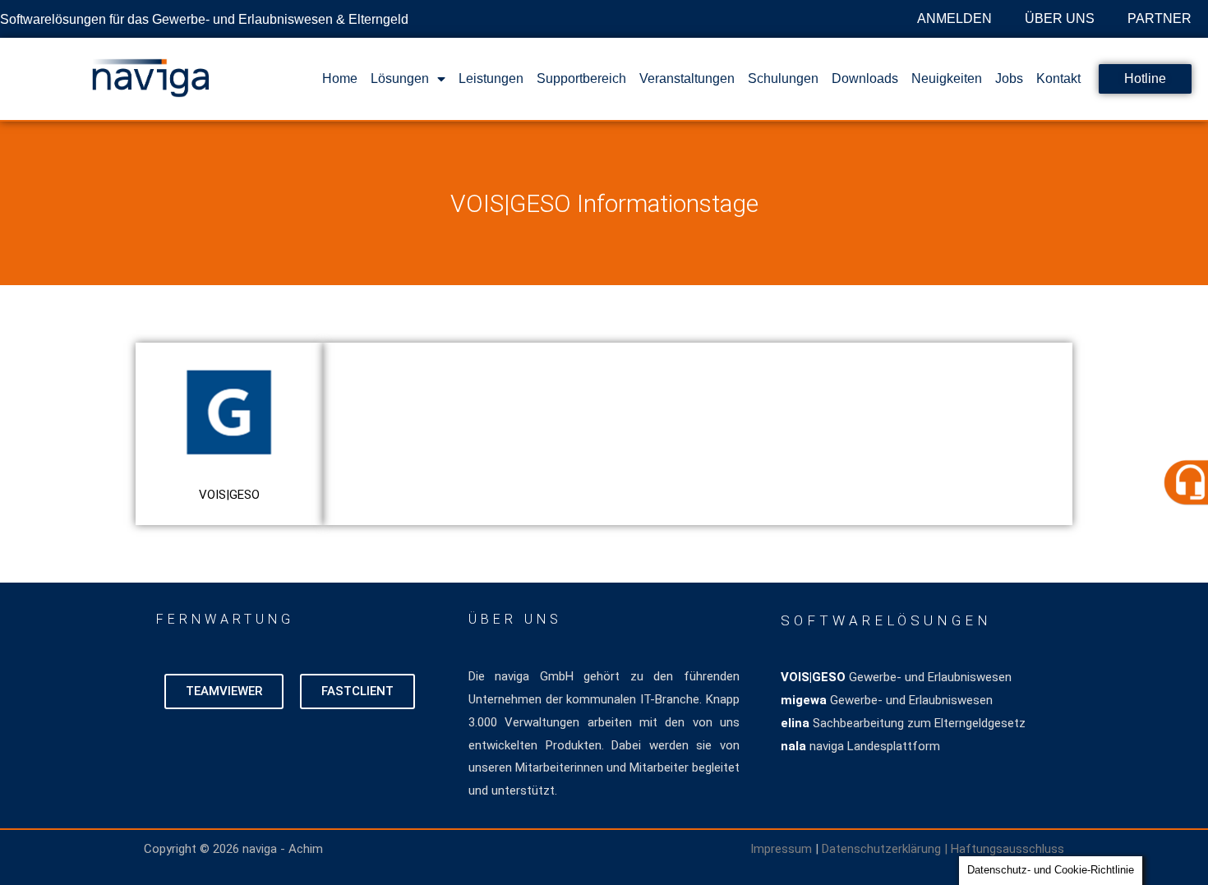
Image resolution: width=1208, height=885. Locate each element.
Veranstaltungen (687, 78)
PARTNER (1159, 18)
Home (339, 78)
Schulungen (783, 78)
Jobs (1009, 78)
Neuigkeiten (946, 78)
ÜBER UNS (1060, 18)
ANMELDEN (954, 18)
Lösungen (400, 78)
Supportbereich (581, 78)
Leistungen (491, 78)
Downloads (865, 78)
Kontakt (1058, 78)
